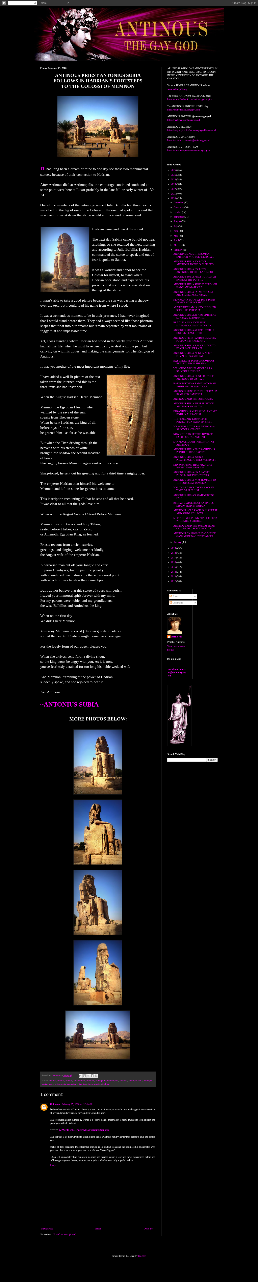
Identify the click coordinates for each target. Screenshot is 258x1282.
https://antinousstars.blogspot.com (183, 109)
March (177, 245)
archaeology (60, 1084)
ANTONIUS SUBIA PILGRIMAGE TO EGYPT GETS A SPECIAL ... (193, 354)
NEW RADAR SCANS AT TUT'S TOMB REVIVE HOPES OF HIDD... (194, 301)
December (179, 202)
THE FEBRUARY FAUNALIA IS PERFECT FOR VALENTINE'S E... (192, 420)
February (178, 249)
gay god (82, 1084)
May (176, 235)
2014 (173, 571)
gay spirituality (94, 1084)
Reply (53, 1165)
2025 (173, 175)
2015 (173, 567)
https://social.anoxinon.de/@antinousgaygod (188, 140)
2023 (173, 184)
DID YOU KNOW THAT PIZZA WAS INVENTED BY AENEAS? (192, 466)
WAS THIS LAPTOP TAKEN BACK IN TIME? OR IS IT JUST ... (193, 489)
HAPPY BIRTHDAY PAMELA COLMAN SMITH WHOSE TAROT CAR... (194, 385)
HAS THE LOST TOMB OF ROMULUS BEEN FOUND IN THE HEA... (193, 362)
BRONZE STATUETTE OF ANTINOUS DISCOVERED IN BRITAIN (193, 504)
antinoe (52, 1080)
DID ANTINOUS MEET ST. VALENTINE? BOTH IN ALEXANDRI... (195, 412)
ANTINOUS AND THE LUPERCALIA (193, 399)
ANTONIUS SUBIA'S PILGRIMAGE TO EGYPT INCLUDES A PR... (194, 347)
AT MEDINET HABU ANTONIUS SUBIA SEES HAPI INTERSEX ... (194, 309)
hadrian (105, 1084)
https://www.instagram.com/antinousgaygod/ (188, 150)
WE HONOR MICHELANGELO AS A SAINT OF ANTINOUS (192, 370)
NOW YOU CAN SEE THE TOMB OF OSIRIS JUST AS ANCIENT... (193, 436)
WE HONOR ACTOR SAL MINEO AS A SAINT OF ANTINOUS (194, 428)
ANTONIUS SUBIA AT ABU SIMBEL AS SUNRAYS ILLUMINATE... (194, 316)
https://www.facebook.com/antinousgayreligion (189, 99)
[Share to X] (88, 1076)
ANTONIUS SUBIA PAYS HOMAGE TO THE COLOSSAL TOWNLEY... (194, 481)
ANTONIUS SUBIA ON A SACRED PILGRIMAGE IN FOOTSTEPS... (192, 473)
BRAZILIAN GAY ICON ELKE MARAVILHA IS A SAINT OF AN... (193, 324)
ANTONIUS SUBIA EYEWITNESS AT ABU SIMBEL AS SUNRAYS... (193, 293)
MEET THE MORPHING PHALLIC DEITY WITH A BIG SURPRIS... (195, 519)
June (176, 230)
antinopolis (100, 1080)
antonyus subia (136, 1080)
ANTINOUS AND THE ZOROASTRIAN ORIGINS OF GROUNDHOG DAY (194, 527)
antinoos (90, 1080)
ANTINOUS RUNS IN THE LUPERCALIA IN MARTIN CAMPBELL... (195, 392)
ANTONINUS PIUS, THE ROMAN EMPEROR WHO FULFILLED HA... (193, 255)
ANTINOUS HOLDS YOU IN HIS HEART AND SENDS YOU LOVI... (195, 512)
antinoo (68, 1080)
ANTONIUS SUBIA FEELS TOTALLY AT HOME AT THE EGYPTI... (194, 278)
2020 (173, 198)
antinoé (60, 1080)
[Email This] (81, 1076)
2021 (173, 193)
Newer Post (47, 1228)
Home (98, 1228)
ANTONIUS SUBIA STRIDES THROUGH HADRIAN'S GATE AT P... (195, 286)
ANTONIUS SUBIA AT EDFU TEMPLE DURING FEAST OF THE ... (193, 331)
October (178, 212)
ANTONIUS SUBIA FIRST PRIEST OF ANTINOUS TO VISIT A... (193, 377)
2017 (173, 557)
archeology (72, 1084)
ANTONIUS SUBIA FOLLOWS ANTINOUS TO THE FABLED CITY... (194, 263)
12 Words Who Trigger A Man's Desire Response (84, 1129)
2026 (173, 170)
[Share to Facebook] (92, 1076)
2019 (173, 548)
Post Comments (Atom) (64, 1234)
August (177, 221)
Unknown (55, 1104)
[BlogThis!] (84, 1076)
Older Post (149, 1228)
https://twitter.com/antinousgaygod (183, 119)
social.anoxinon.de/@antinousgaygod (177, 672)
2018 (173, 552)
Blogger (142, 1256)
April (176, 240)
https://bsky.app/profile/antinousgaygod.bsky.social (191, 130)
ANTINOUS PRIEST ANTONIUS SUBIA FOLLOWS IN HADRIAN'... (194, 339)
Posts (175, 596)
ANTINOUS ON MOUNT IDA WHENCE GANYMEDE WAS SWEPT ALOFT (194, 535)
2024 (173, 179)
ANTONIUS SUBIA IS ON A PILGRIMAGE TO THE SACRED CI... (194, 458)
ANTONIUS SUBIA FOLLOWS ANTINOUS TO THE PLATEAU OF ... (194, 270)
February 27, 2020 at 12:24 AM (77, 1104)
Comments (177, 602)
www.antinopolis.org (177, 88)
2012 (173, 581)
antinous (123, 1080)
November (179, 207)
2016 (173, 562)
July (176, 226)
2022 (173, 189)
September (179, 216)
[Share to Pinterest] (96, 1076)
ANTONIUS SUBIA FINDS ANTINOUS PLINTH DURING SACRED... (194, 451)
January (178, 542)
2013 (173, 576)
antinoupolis (112, 1080)
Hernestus (176, 636)
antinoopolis (79, 1080)
